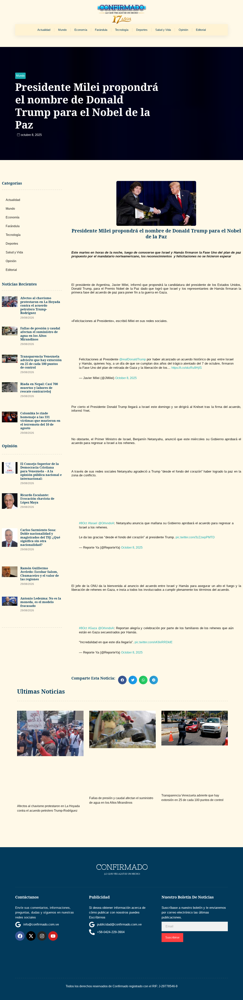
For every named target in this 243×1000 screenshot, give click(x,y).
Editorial (201, 29)
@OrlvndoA (106, 523)
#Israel (92, 523)
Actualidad (43, 29)
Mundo (62, 29)
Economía (80, 29)
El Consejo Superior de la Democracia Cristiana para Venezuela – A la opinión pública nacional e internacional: (41, 471)
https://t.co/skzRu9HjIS (186, 367)
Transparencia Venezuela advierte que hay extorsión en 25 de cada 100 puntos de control (41, 362)
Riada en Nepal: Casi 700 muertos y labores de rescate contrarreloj (39, 387)
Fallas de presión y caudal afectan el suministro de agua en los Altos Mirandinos (40, 334)
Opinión (183, 29)
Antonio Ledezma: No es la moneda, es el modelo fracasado (40, 602)
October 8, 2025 (126, 378)
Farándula (101, 29)
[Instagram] (42, 936)
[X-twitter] (31, 936)
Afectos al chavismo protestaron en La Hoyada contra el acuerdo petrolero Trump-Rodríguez (40, 305)
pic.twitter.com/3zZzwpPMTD (195, 537)
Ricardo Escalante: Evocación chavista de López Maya (37, 498)
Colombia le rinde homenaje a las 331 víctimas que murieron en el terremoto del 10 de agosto (40, 420)
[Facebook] (20, 936)
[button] (20, 76)
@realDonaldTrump (132, 359)
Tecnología (121, 29)
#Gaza (92, 628)
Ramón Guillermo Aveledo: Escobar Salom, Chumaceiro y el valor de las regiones (39, 573)
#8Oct (83, 523)
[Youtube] (53, 936)
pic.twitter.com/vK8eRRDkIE (154, 642)
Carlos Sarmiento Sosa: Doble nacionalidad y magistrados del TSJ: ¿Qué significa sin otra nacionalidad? (40, 537)
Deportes (142, 29)
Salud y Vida (163, 29)
